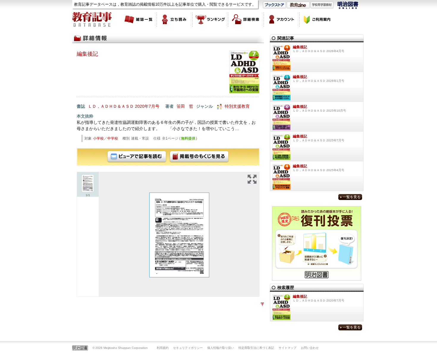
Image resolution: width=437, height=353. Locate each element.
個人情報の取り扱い (220, 347)
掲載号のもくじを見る (199, 157)
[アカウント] (282, 19)
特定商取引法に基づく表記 (256, 347)
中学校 (112, 138)
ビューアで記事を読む (136, 157)
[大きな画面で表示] (252, 179)
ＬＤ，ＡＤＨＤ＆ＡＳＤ (111, 106)
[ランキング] (210, 19)
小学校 (98, 138)
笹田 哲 (185, 106)
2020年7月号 (147, 106)
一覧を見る (352, 197)
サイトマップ (287, 347)
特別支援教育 (237, 106)
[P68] (179, 235)
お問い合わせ (310, 347)
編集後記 (87, 54)
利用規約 (163, 347)
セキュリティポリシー (188, 347)
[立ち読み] (175, 19)
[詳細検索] (246, 19)
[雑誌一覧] (139, 19)
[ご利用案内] (317, 19)
